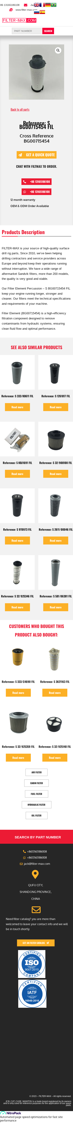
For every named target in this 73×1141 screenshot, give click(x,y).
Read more (17, 407)
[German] (48, 6)
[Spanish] (42, 14)
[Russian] (37, 14)
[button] (64, 20)
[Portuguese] (54, 6)
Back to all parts (20, 109)
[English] (37, 6)
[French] (42, 6)
